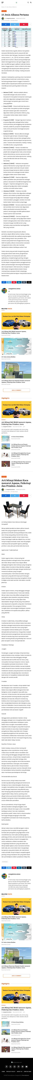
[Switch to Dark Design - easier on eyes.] (28, 2)
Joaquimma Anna (10, 18)
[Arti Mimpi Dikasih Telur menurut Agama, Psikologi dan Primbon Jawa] (6, 464)
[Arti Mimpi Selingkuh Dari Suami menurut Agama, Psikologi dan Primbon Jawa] (6, 455)
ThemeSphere (25, 1075)
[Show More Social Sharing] (30, 24)
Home (3, 7)
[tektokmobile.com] (16, 2)
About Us (19, 1071)
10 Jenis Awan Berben (8, 357)
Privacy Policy (10, 1071)
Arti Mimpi (4, 861)
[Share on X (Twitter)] (15, 24)
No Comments (6, 20)
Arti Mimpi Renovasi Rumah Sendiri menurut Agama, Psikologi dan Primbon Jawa (16, 381)
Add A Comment (16, 390)
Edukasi (4, 11)
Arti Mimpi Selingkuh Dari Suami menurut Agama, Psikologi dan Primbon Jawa (20, 454)
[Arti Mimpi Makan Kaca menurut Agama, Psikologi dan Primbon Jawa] (16, 509)
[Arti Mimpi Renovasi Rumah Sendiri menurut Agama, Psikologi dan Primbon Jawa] (16, 370)
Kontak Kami (27, 1071)
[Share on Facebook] (6, 24)
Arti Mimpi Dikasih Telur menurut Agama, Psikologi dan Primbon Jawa (21, 463)
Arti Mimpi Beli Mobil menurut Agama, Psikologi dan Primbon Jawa (14, 332)
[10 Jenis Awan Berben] (16, 346)
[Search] (30, 2)
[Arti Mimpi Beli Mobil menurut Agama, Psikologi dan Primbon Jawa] (16, 321)
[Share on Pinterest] (24, 24)
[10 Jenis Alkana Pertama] (16, 37)
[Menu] (3, 2)
